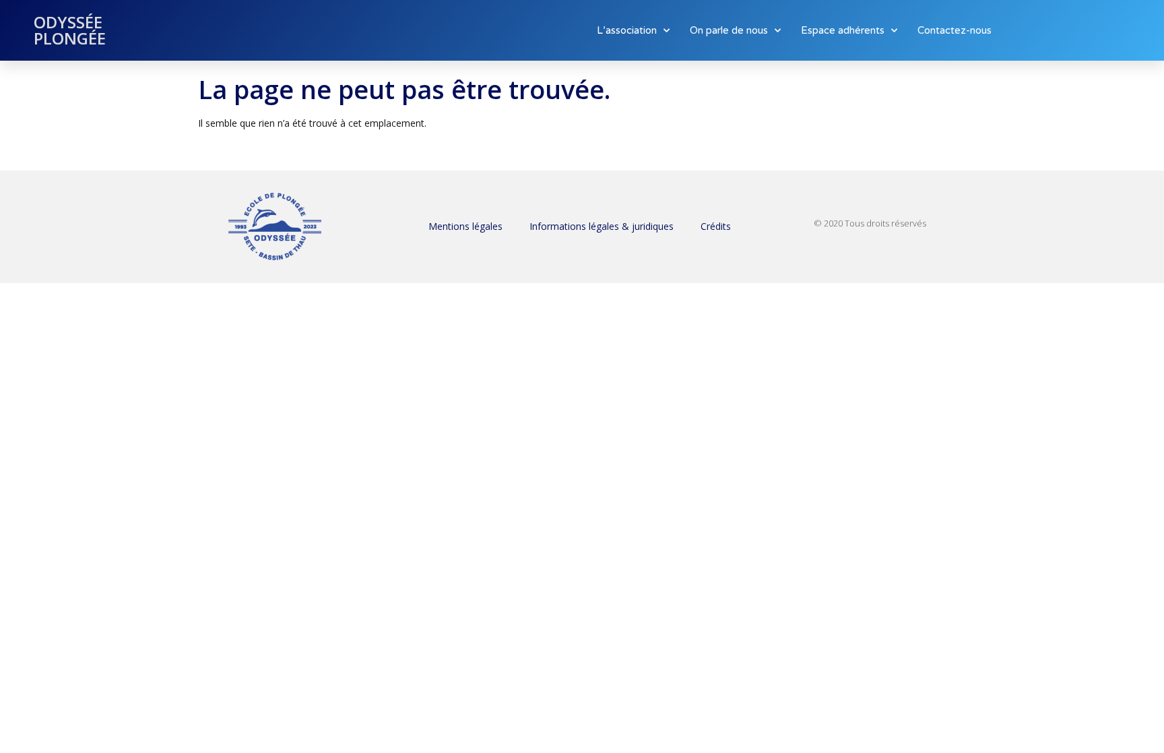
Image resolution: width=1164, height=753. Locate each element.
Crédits (716, 226)
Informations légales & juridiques (601, 226)
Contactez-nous (954, 30)
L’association (627, 30)
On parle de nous (729, 30)
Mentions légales (465, 226)
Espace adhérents (842, 30)
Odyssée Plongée (70, 30)
